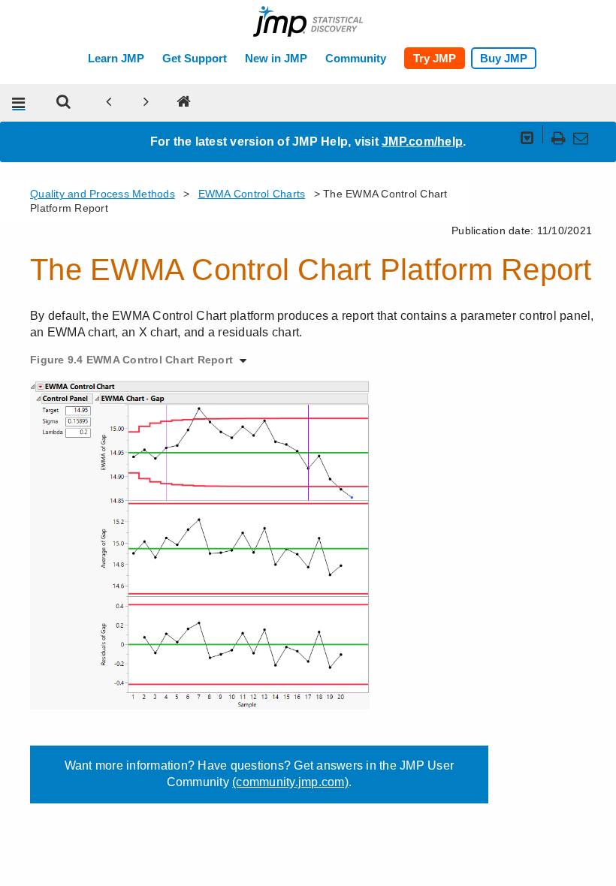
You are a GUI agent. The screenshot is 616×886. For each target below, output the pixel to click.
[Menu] (19, 103)
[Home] (184, 103)
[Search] (64, 103)
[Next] (146, 103)
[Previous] (109, 103)
